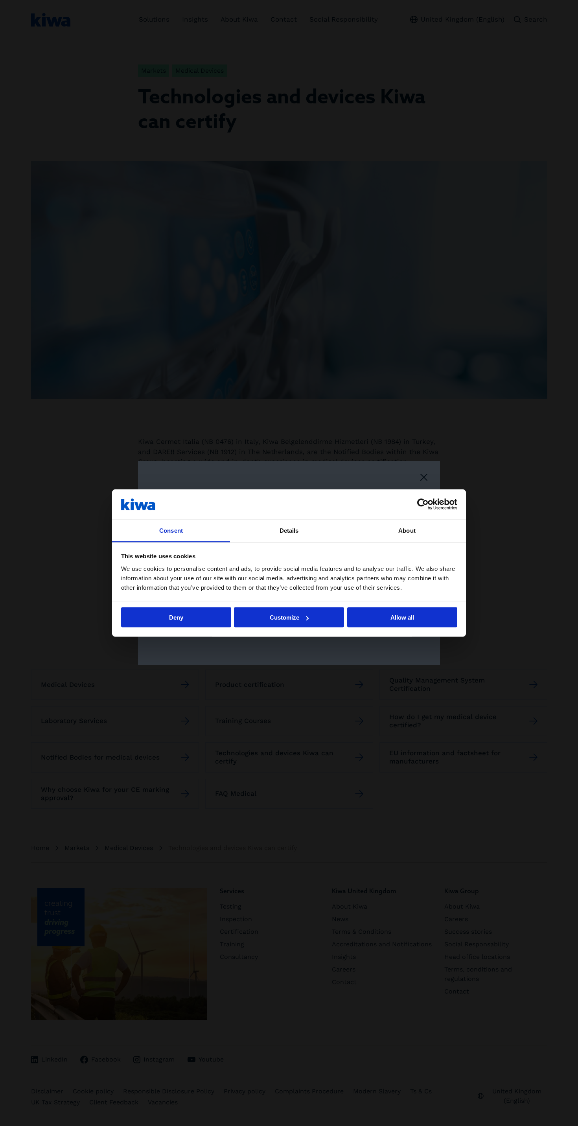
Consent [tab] (171, 530)
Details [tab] (289, 530)
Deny (176, 617)
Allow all (402, 617)
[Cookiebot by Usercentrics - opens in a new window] (422, 504)
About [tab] (407, 530)
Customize (284, 617)
